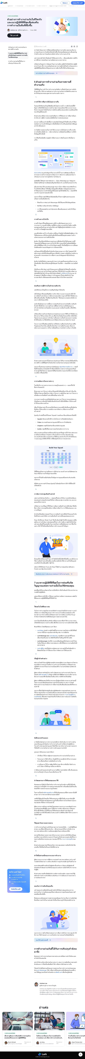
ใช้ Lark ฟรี (14, 35)
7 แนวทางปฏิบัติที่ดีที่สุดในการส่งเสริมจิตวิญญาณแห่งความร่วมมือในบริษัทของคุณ (17, 55)
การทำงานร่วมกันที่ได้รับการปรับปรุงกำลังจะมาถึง (16, 62)
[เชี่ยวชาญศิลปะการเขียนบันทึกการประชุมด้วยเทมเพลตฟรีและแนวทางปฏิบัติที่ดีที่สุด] (17, 1029)
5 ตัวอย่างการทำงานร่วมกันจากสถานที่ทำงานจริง (17, 48)
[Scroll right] (75, 8)
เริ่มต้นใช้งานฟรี (15, 889)
